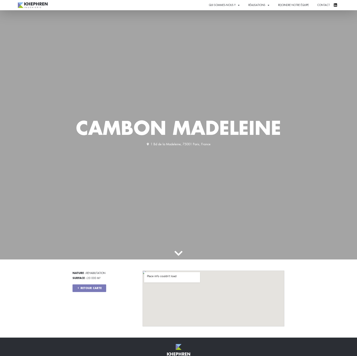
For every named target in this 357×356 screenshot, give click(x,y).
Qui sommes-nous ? (222, 5)
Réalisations (256, 5)
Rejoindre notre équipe (293, 5)
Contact (323, 5)
